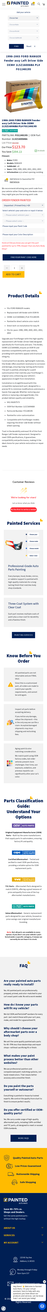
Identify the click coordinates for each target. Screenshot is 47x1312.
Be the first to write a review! (23, 509)
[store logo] (18, 4)
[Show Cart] (43, 4)
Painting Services (23, 635)
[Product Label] (10, 130)
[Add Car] (33, 4)
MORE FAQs (23, 1138)
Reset (28, 46)
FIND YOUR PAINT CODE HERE (23, 257)
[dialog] (3, 1308)
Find (16, 46)
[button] (16, 119)
